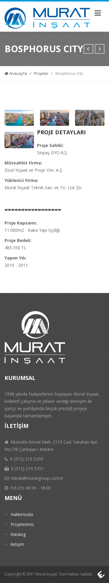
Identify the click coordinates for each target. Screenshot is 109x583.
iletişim (17, 544)
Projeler (41, 73)
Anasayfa (17, 73)
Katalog (18, 534)
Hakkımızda (22, 514)
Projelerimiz (22, 524)
